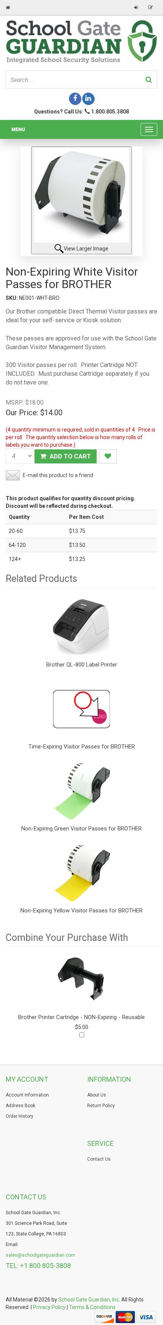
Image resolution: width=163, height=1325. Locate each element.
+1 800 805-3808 (45, 1266)
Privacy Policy (49, 1307)
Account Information (27, 1095)
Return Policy (101, 1105)
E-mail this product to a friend (58, 475)
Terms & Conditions (92, 1307)
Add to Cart (69, 456)
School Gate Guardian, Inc (88, 1300)
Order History (19, 1116)
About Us (96, 1095)
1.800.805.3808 (110, 112)
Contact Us (99, 1159)
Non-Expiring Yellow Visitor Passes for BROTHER (81, 910)
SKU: (12, 298)
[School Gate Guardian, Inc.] (81, 41)
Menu (18, 129)
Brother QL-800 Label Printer (81, 664)
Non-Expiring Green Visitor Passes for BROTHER (81, 828)
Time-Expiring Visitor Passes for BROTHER (81, 746)
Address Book (20, 1105)
